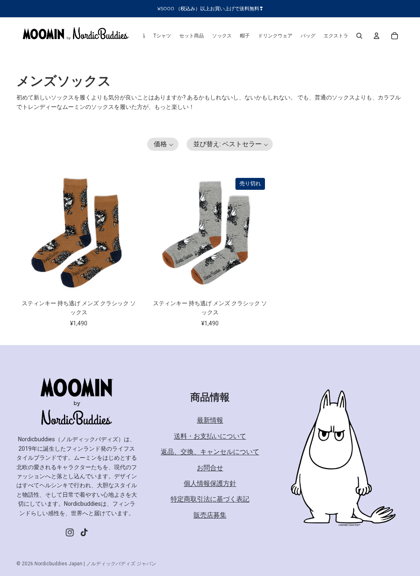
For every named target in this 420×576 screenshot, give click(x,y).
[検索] (359, 36)
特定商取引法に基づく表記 (210, 499)
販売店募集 (210, 515)
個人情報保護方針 (210, 483)
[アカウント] (377, 36)
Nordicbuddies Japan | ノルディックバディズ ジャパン (95, 564)
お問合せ (210, 468)
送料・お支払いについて (210, 436)
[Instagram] (70, 532)
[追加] (124, 278)
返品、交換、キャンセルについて (210, 452)
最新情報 (210, 420)
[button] (163, 144)
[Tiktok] (84, 532)
